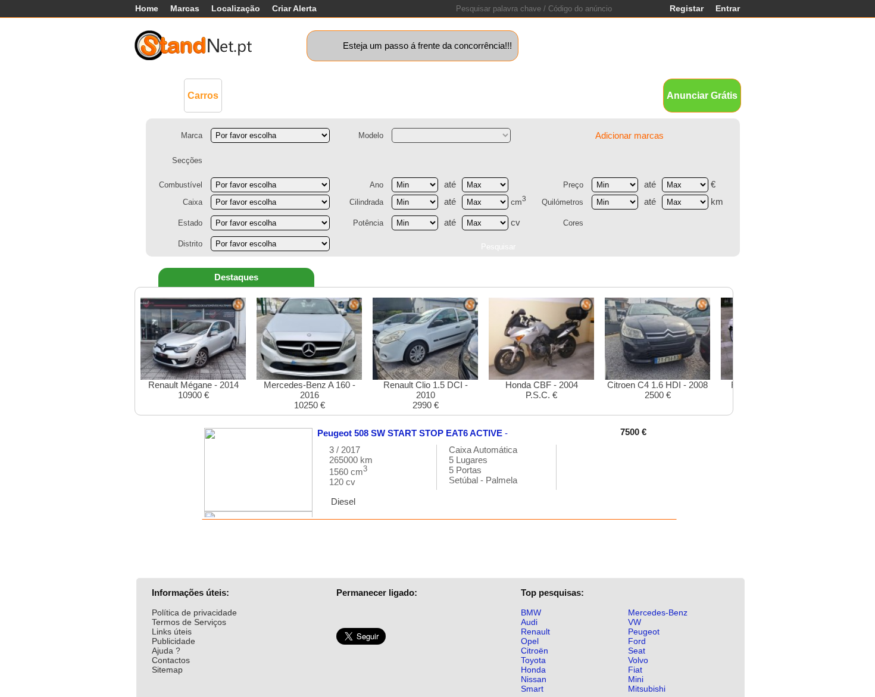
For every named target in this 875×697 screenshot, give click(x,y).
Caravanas (410, 95)
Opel (530, 641)
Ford (637, 641)
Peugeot (644, 631)
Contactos (171, 660)
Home (146, 8)
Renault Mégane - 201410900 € (193, 390)
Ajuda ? (166, 650)
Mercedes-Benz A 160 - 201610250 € (309, 395)
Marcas (184, 8)
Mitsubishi (646, 688)
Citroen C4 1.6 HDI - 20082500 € (657, 390)
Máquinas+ (315, 95)
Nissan (533, 679)
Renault (535, 631)
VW (634, 622)
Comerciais (256, 95)
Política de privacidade (194, 612)
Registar (687, 8)
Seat (636, 650)
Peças (534, 95)
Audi (529, 622)
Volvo (638, 660)
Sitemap (167, 669)
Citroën (534, 650)
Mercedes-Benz (658, 612)
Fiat (635, 669)
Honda (533, 669)
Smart (532, 688)
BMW (531, 612)
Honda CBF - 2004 (541, 390)
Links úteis (172, 631)
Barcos (460, 95)
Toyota (533, 660)
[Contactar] (578, 473)
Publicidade (173, 641)
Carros (203, 95)
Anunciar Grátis (702, 95)
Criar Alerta (294, 8)
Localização (235, 8)
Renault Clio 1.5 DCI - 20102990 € (425, 395)
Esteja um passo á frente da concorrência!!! (427, 45)
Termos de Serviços (189, 622)
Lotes (498, 95)
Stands (573, 95)
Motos (363, 95)
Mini (635, 679)
